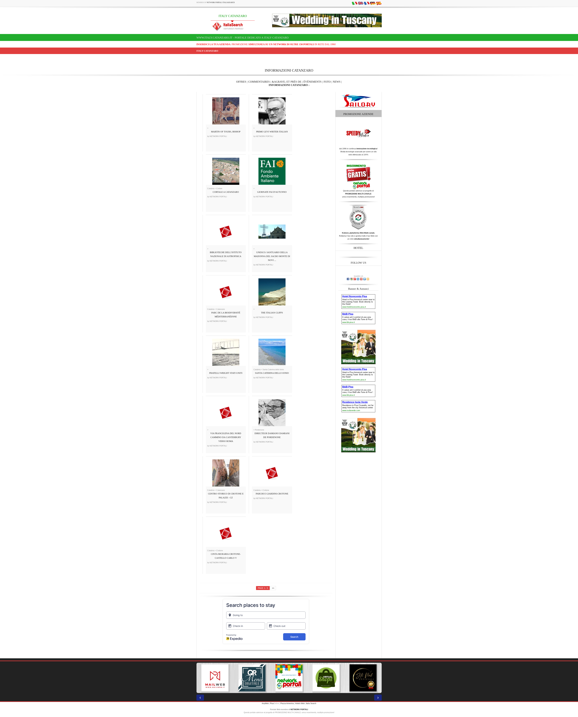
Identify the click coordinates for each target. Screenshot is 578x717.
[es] (379, 3)
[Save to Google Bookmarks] (351, 279)
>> (273, 588)
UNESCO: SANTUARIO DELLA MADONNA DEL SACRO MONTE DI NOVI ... (272, 256)
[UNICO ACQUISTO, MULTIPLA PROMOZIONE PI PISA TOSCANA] (220, 677)
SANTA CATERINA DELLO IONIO (272, 373)
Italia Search (311, 703)
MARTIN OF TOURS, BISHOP (225, 131)
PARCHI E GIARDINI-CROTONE (272, 493)
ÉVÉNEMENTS (312, 81)
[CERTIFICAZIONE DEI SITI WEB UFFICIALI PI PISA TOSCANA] (294, 677)
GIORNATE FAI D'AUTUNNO (272, 192)
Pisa (272, 703)
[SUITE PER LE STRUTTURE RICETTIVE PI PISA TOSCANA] (368, 677)
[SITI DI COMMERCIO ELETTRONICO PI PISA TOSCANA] (257, 677)
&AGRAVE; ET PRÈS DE (286, 81)
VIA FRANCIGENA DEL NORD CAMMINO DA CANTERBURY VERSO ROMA (225, 437)
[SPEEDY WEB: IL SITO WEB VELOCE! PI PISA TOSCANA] (331, 677)
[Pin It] (361, 279)
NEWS (336, 81)
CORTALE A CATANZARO (226, 192)
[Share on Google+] (354, 279)
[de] (373, 3)
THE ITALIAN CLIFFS (272, 312)
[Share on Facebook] (348, 279)
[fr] (367, 3)
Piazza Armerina (287, 703)
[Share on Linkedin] (358, 279)
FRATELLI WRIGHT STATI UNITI (225, 373)
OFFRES (241, 81)
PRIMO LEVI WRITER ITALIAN (272, 131)
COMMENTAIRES (259, 81)
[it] (355, 3)
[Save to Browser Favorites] (368, 279)
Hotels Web (300, 703)
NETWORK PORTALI (299, 709)
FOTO (327, 81)
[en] (361, 3)
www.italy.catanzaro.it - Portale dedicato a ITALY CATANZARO (242, 37)
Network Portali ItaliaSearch (221, 2)
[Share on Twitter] (364, 279)
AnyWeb (265, 703)
